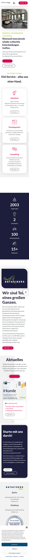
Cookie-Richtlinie (8, 556)
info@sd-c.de (14, 501)
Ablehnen (14, 549)
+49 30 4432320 (14, 499)
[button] (26, 527)
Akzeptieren (14, 544)
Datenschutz (15, 556)
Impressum (21, 556)
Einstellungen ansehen (14, 553)
